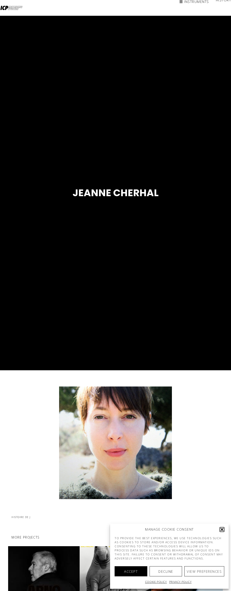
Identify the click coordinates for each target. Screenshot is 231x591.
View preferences (204, 571)
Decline (165, 571)
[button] (222, 529)
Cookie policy (156, 582)
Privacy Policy (180, 582)
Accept (131, 571)
